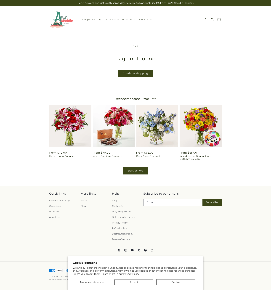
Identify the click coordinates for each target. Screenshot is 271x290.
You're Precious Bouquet (107, 156)
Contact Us (118, 206)
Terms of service (121, 239)
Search (84, 200)
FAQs (115, 200)
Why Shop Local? (121, 211)
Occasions (55, 206)
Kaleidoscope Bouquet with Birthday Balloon (196, 157)
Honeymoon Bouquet (62, 156)
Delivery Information (123, 217)
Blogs (84, 206)
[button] (111, 19)
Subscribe (212, 202)
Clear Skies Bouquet (148, 156)
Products (54, 211)
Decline (175, 282)
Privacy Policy (131, 273)
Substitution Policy (122, 233)
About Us (54, 217)
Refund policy (119, 228)
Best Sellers (135, 170)
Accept (134, 282)
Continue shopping (135, 73)
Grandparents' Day (59, 200)
